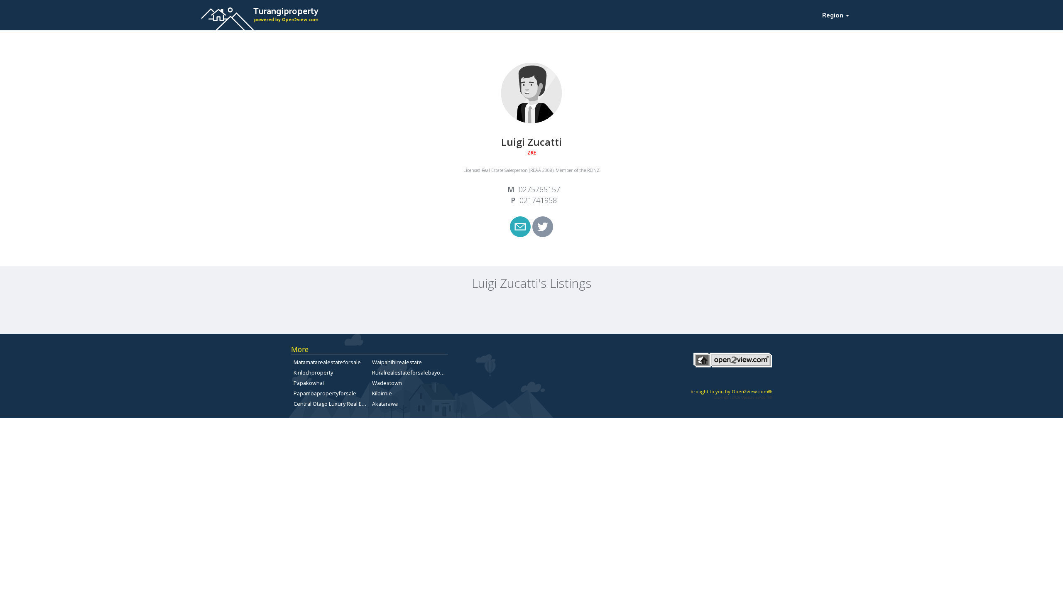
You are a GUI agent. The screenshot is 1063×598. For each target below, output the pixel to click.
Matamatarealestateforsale (327, 362)
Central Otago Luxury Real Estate (334, 403)
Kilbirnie (382, 393)
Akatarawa (385, 403)
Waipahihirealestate (397, 362)
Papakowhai (309, 383)
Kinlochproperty (313, 372)
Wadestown (387, 383)
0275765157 (539, 189)
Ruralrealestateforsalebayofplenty (415, 372)
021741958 (538, 200)
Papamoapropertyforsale (325, 393)
